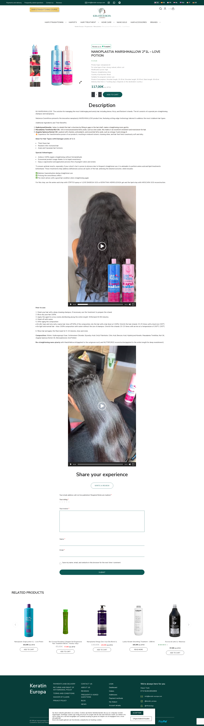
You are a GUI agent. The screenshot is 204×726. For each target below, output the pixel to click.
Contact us (49, 3)
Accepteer (137, 713)
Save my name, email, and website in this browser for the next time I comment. (91, 562)
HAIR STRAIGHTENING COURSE (44, 9)
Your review (64, 508)
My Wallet (113, 702)
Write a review (102, 485)
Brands (154, 22)
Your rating (64, 499)
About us (85, 687)
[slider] (100, 304)
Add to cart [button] (29, 650)
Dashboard (113, 687)
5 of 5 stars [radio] (69, 502)
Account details (115, 705)
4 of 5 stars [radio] (67, 502)
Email (62, 550)
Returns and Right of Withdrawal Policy (63, 688)
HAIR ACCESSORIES (139, 22)
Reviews (59, 3)
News (83, 704)
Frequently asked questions (34, 3)
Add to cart (113, 94)
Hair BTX (73, 22)
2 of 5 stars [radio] (62, 502)
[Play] (71, 304)
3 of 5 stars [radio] (65, 502)
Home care (106, 22)
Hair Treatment (88, 22)
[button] (102, 246)
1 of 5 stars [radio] (60, 502)
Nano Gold (122, 22)
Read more (138, 650)
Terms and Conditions (63, 693)
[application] (102, 246)
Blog (83, 700)
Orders (111, 691)
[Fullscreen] (133, 304)
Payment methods (116, 698)
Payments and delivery (14, 3)
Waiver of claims (61, 697)
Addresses (113, 695)
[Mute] (130, 304)
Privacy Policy (60, 700)
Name (62, 539)
